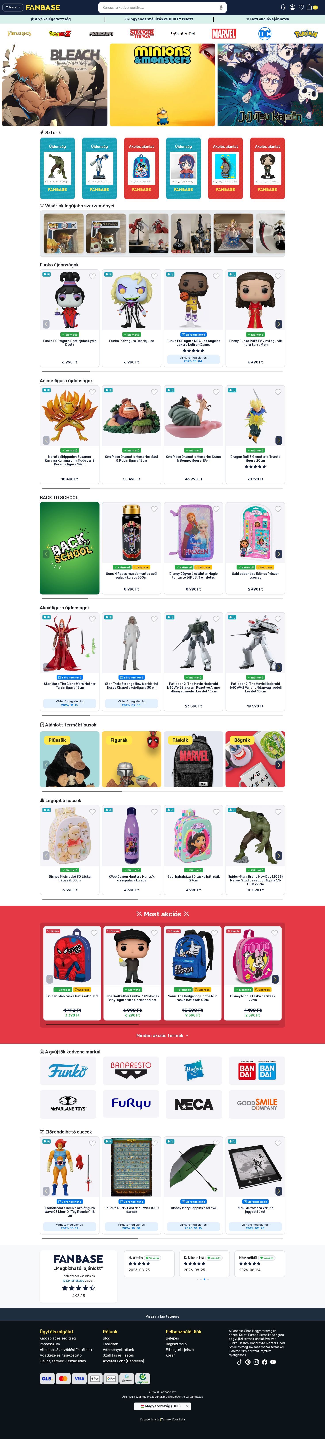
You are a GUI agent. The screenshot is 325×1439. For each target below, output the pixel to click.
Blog (106, 1338)
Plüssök (57, 740)
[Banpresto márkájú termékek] (131, 1070)
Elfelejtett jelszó (180, 1350)
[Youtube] (273, 1362)
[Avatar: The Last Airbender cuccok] (270, 85)
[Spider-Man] (306, 33)
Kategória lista (149, 1419)
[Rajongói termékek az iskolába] (69, 548)
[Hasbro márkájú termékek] (194, 1070)
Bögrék (242, 740)
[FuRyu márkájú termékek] (131, 1103)
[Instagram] (256, 1362)
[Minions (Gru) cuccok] (54, 85)
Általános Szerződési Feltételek (66, 1350)
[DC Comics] (224, 33)
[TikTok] (239, 1362)
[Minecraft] (60, 33)
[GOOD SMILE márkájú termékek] (257, 1104)
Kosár (170, 1355)
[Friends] (142, 33)
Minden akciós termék (160, 1035)
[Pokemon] (265, 33)
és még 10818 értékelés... (250, 1259)
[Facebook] (264, 1362)
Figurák (119, 740)
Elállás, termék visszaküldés (63, 1361)
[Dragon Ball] (19, 33)
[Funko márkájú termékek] (68, 1070)
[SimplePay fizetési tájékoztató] (127, 1378)
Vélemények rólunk (118, 1350)
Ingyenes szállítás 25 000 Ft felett (161, 19)
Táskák (180, 740)
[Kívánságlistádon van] (92, 276)
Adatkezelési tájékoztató (61, 1355)
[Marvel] (183, 33)
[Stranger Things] (101, 33)
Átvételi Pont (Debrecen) (123, 1361)
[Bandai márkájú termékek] (257, 1070)
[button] (278, 324)
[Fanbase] (43, 7)
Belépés (172, 1338)
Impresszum (50, 1344)
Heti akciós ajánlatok (269, 19)
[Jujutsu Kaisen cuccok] (162, 85)
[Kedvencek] (301, 7)
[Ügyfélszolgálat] (283, 7)
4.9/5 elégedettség (52, 19)
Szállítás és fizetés (118, 1355)
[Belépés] (292, 7)
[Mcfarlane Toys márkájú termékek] (68, 1104)
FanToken (110, 1344)
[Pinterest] (247, 1362)
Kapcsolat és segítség (58, 1338)
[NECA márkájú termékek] (194, 1104)
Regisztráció (176, 1344)
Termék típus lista (173, 1419)
